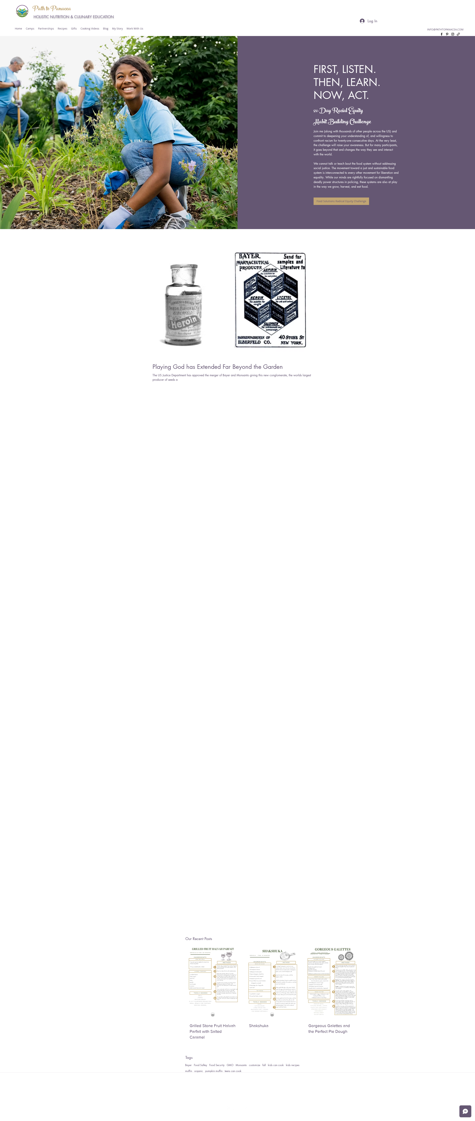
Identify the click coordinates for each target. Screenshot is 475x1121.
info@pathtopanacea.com (238, 1094)
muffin (188, 1071)
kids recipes (292, 1065)
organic (198, 1071)
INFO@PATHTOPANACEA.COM (445, 29)
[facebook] (441, 34)
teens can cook (233, 1071)
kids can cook (276, 1065)
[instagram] (453, 34)
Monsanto (241, 1065)
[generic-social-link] (458, 34)
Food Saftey (200, 1065)
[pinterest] (447, 34)
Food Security (217, 1065)
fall (264, 1065)
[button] (46, 28)
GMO (230, 1065)
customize (254, 1065)
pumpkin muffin (213, 1071)
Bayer (188, 1065)
